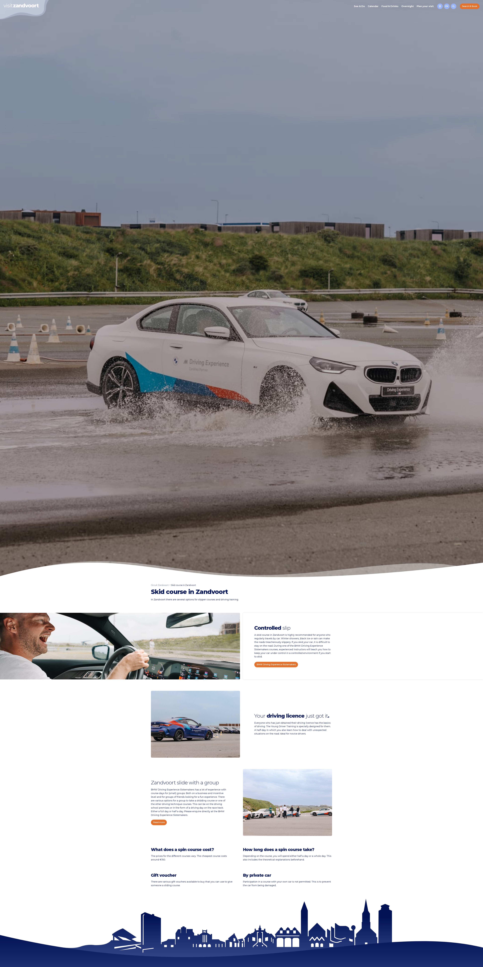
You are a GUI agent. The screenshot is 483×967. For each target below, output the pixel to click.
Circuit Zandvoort (160, 585)
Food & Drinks (389, 6)
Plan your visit (425, 6)
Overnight (407, 6)
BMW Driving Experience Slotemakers (276, 664)
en (446, 6)
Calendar (373, 6)
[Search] (453, 6)
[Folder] (440, 6)
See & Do (359, 6)
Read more (159, 822)
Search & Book (469, 6)
